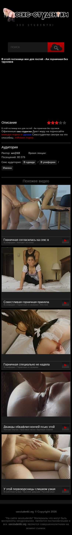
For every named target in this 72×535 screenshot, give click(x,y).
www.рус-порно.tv (12, 134)
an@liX (15, 153)
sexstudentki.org (25, 511)
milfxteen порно (24, 137)
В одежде (29, 162)
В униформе (48, 162)
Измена (7, 168)
